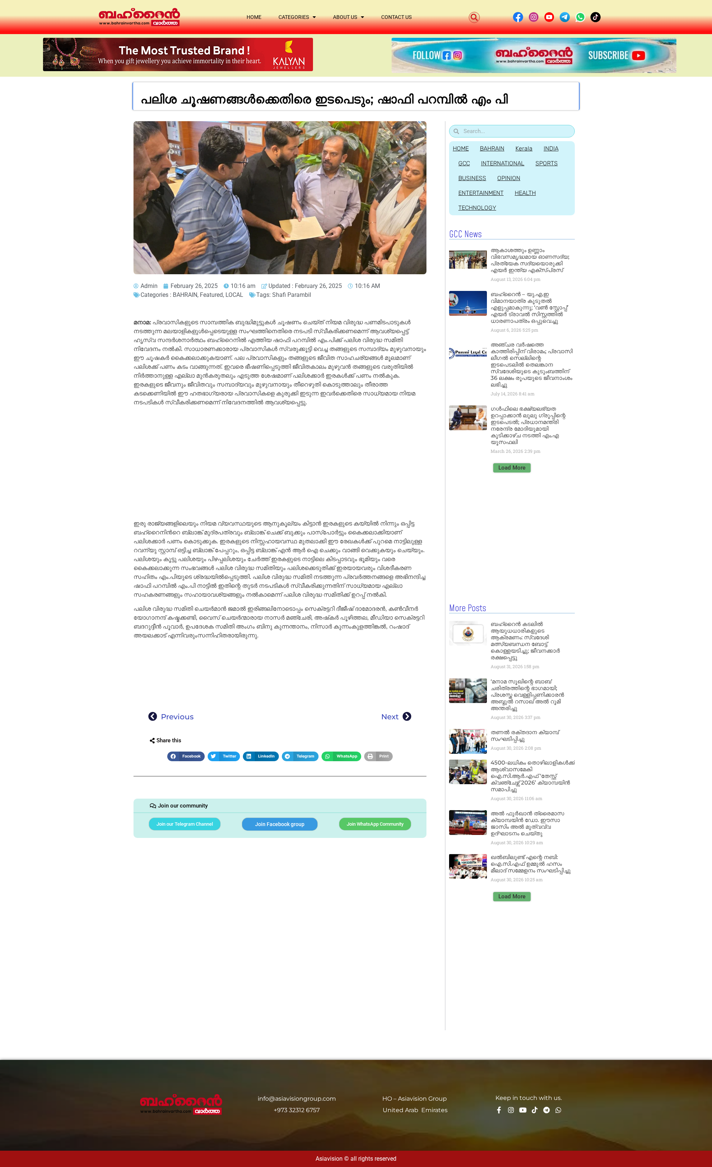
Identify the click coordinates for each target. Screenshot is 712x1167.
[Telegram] (546, 1110)
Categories (293, 17)
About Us (345, 17)
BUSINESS (472, 178)
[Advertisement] (280, 464)
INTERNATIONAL (502, 163)
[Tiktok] (534, 1110)
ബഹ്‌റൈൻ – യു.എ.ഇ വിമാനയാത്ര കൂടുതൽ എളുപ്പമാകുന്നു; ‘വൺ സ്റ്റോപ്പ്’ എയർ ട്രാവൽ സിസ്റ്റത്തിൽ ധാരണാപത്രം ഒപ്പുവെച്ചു (529, 307)
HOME (461, 148)
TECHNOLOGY (477, 207)
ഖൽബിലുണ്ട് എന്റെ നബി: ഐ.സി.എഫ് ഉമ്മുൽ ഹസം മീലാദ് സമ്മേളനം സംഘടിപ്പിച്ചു (531, 863)
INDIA (551, 148)
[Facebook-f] (499, 1110)
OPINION (508, 178)
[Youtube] (523, 1110)
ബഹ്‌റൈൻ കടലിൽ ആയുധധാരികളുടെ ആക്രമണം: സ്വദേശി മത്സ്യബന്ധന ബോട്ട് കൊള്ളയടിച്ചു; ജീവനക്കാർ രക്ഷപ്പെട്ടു (525, 640)
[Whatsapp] (558, 1110)
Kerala (524, 148)
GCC (464, 163)
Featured (211, 294)
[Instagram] (511, 1110)
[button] (474, 17)
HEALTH (525, 192)
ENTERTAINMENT (481, 192)
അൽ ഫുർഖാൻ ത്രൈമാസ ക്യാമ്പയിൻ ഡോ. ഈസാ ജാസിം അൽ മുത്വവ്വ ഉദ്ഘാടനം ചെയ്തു (527, 823)
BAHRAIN (185, 294)
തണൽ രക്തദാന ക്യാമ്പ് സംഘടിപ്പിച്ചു (525, 735)
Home (254, 17)
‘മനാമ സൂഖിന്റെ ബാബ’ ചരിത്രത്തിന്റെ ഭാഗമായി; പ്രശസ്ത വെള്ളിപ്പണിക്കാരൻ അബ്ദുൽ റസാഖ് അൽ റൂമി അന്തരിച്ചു (527, 695)
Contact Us (396, 17)
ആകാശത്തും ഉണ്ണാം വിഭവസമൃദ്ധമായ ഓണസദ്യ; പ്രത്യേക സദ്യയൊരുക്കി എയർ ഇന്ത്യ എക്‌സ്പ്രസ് (530, 259)
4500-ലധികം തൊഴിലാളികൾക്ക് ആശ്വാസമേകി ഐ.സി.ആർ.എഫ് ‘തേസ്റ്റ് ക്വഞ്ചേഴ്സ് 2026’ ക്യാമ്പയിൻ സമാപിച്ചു (533, 776)
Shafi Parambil (291, 294)
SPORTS (546, 163)
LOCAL (234, 294)
